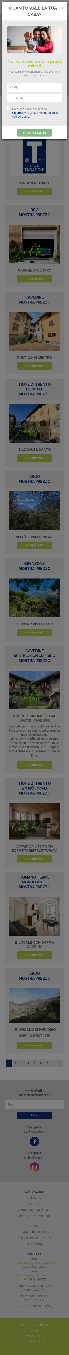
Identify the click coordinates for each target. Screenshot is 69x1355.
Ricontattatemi (34, 133)
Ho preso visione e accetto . (35, 112)
